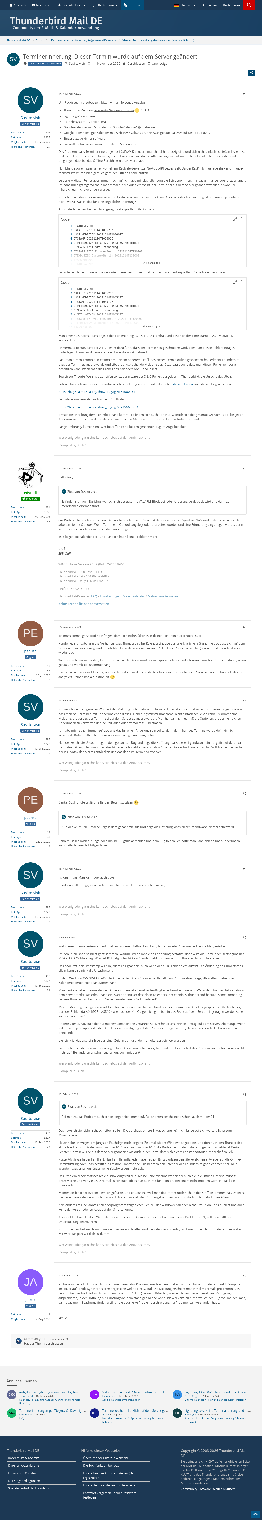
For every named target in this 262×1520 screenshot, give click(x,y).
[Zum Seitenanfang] (255, 1514)
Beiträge (16, 137)
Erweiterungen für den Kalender (122, 596)
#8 (245, 1094)
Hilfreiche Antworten (23, 146)
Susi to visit (77, 63)
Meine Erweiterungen (163, 596)
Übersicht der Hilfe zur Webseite (106, 1458)
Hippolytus (191, 1414)
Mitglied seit (18, 142)
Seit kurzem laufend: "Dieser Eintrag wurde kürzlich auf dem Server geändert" (156, 1392)
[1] (67, 226)
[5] (67, 243)
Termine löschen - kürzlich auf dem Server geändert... (139, 1410)
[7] (67, 251)
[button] (185, 5)
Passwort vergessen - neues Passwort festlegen (109, 1495)
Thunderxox (108, 1396)
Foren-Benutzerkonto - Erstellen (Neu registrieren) (109, 1475)
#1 (245, 94)
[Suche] (249, 5)
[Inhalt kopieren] (241, 219)
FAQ (94, 596)
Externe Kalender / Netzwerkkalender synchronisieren (215, 1399)
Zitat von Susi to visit (82, 491)
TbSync (23, 1418)
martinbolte (25, 1414)
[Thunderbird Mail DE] (131, 23)
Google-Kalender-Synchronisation (121, 1399)
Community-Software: (208, 1489)
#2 (245, 469)
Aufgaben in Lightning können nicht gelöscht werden (56, 1392)
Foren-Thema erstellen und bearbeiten (110, 1485)
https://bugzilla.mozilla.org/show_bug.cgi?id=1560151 (97, 392)
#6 (245, 869)
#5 (245, 793)
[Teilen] (251, 73)
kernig (105, 1414)
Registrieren (231, 5)
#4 (245, 700)
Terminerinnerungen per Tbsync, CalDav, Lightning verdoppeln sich (66, 1410)
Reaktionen (17, 132)
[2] (67, 230)
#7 (245, 937)
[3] (67, 234)
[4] (67, 238)
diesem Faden (183, 384)
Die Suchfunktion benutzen (102, 1465)
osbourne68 (26, 1396)
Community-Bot (35, 1339)
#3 (245, 627)
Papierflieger (192, 1396)
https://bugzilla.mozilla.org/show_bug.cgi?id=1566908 (97, 407)
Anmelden (209, 5)
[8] (67, 255)
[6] (67, 247)
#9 (245, 1276)
